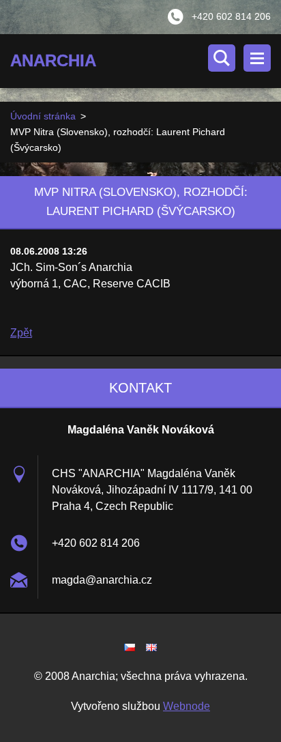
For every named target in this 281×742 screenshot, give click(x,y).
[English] (151, 647)
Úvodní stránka (43, 116)
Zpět (21, 333)
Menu (257, 58)
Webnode (186, 706)
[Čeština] (129, 647)
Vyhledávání (221, 58)
